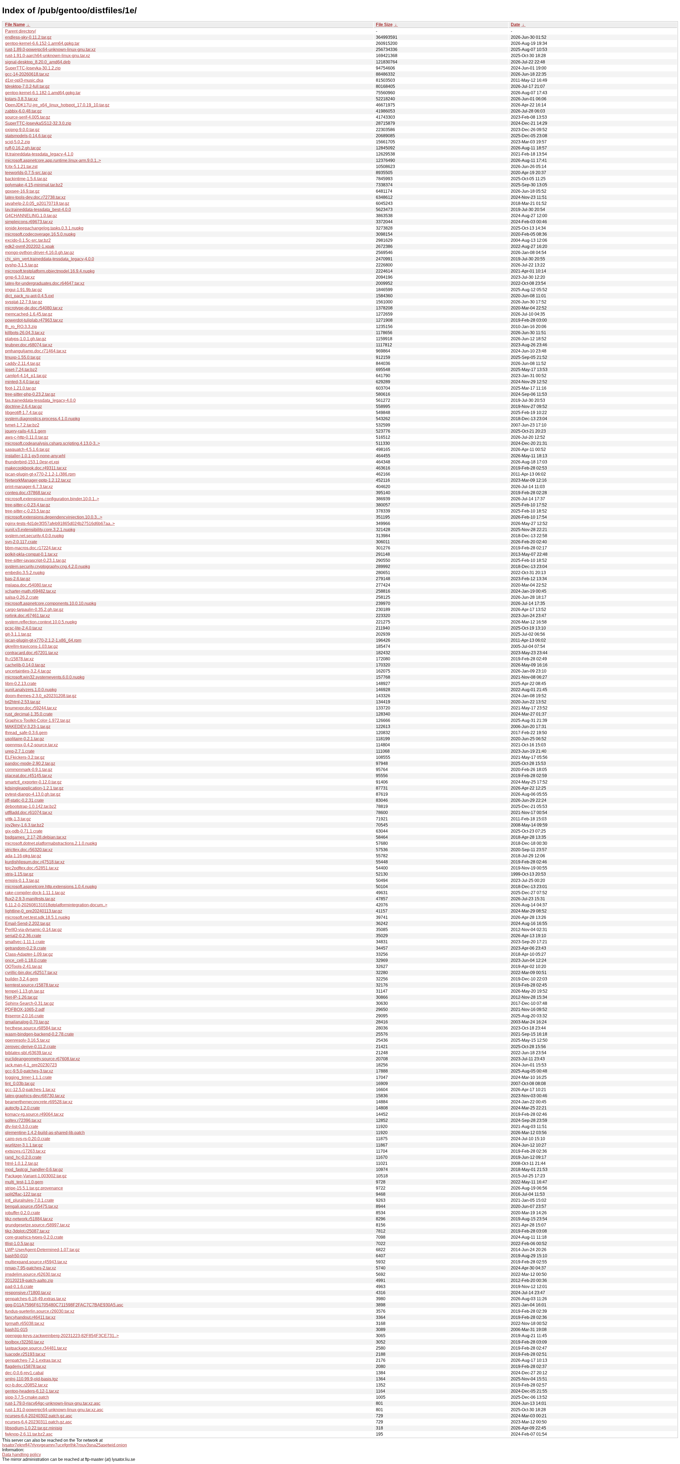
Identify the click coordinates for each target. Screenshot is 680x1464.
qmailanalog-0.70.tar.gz (27, 1022)
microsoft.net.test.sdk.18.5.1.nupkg (37, 917)
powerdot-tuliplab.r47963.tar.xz (34, 320)
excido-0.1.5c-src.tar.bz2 (28, 240)
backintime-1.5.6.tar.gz (26, 178)
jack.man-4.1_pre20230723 (31, 1065)
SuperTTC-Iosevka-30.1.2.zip (33, 68)
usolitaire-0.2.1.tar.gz (24, 739)
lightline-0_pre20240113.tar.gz (33, 911)
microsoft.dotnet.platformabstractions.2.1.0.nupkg (51, 843)
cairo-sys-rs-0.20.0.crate (27, 1138)
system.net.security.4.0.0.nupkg (34, 535)
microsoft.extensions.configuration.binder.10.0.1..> (52, 499)
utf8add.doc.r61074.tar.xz (28, 812)
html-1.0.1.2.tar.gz (21, 1163)
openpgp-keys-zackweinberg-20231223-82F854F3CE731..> (62, 1335)
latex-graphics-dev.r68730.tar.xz (35, 1095)
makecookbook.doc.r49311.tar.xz (36, 468)
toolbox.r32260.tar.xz (24, 1342)
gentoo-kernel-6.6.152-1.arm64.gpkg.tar (42, 43)
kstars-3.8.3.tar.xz (21, 99)
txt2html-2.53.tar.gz (22, 702)
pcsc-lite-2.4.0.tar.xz (23, 628)
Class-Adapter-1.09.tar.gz (29, 954)
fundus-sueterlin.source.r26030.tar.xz (39, 1311)
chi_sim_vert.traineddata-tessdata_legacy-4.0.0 (49, 259)
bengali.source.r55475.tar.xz (31, 1206)
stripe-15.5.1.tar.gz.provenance (34, 1188)
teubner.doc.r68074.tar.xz (28, 345)
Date (515, 24)
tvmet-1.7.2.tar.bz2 (22, 425)
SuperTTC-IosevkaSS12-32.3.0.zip (38, 123)
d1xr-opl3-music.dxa (24, 80)
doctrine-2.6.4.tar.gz (23, 406)
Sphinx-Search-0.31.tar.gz (29, 1003)
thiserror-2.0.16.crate (24, 1016)
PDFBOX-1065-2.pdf (24, 1009)
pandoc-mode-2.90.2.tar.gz (30, 763)
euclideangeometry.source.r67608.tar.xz (42, 1059)
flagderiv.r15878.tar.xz (25, 1366)
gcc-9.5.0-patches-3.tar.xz (29, 1071)
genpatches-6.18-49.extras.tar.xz (35, 1299)
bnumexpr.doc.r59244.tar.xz (31, 708)
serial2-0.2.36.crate (23, 935)
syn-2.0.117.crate (21, 542)
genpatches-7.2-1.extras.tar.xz (33, 1360)
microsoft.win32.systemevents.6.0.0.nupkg (44, 677)
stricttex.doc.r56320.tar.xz (29, 849)
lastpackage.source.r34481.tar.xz (36, 1348)
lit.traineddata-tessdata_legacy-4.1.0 (39, 154)
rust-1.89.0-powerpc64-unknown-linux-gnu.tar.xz (50, 49)
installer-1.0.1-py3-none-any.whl (35, 456)
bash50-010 (16, 1256)
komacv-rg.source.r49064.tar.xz (34, 1114)
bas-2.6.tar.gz (17, 578)
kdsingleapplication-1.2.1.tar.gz (34, 788)
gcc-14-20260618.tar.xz (27, 74)
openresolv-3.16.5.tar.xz (27, 1040)
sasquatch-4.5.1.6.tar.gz (27, 449)
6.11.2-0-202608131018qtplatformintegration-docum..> (56, 905)
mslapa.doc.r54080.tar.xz (28, 585)
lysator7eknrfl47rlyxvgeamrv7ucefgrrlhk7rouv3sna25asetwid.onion (64, 1445)
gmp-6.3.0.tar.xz (20, 277)
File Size (384, 24)
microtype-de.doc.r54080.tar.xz (34, 308)
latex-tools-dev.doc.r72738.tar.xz (35, 197)
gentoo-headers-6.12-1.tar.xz (32, 1391)
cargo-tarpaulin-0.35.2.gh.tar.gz (34, 609)
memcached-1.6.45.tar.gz (28, 314)
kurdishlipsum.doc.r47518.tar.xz (35, 862)
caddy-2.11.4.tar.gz (22, 363)
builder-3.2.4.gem (21, 979)
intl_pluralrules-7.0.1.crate (29, 1200)
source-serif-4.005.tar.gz (27, 117)
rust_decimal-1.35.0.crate (29, 714)
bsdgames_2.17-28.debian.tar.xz (35, 837)
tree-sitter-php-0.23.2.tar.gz (30, 394)
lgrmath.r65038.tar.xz (24, 1323)
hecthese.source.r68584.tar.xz (33, 1028)
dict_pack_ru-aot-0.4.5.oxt (29, 296)
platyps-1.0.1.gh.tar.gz (25, 339)
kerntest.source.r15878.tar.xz (32, 985)
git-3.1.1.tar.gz (18, 634)
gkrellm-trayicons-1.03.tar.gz (31, 646)
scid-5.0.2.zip (17, 142)
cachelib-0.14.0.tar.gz (25, 665)
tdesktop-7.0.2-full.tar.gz (27, 86)
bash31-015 (16, 1329)
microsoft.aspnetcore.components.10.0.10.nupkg (50, 603)
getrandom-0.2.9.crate (25, 948)
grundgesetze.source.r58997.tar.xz (37, 1225)
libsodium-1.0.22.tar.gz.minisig (33, 1428)
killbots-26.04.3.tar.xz (25, 332)
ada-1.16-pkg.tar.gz (23, 856)
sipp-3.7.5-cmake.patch (27, 1397)
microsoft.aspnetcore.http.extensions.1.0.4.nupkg (51, 886)
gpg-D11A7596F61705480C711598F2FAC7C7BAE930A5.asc (64, 1305)
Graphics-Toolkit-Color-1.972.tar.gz (37, 720)
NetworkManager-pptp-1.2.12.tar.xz (38, 480)
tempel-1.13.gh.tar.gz (24, 991)
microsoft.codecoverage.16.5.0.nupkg (40, 234)
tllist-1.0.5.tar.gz (19, 1243)
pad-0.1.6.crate (19, 1286)
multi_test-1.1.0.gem (24, 1182)
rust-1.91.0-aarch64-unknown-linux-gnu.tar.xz (47, 55)
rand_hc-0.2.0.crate (23, 1157)
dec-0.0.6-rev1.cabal (24, 1373)
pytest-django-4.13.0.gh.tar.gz (33, 794)
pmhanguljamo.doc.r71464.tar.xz (35, 351)
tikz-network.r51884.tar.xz (29, 1219)
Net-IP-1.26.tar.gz (21, 997)
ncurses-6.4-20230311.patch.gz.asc (38, 1422)
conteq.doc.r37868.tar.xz (28, 492)
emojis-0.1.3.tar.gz (22, 880)
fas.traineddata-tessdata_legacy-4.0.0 (40, 400)
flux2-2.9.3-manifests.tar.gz (30, 899)
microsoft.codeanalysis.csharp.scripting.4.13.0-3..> (52, 443)
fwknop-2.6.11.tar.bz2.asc (29, 1434)
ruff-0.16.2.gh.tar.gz (23, 148)
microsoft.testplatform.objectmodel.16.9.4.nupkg (50, 271)
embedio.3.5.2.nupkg (25, 572)
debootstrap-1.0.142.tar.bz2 (30, 806)
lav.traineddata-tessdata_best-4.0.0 (38, 209)
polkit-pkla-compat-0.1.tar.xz (31, 554)
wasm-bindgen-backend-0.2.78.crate (39, 1034)
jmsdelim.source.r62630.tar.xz (33, 1274)
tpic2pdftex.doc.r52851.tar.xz (32, 868)
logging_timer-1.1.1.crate (28, 1077)
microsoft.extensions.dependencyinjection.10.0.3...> (53, 517)
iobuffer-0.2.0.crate (22, 1213)
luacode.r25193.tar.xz (25, 1354)
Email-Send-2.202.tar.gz (27, 923)
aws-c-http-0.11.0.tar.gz (26, 437)
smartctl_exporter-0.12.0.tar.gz (33, 782)
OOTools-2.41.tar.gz (23, 966)
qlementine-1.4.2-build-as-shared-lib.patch (45, 1132)
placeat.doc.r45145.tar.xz (28, 775)
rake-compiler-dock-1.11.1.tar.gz (35, 892)
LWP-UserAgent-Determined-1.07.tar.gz (42, 1249)
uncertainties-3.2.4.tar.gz (28, 671)
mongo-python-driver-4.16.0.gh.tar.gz (39, 252)
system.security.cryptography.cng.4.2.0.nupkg (47, 566)
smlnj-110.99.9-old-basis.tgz (31, 1379)
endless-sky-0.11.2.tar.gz (28, 37)
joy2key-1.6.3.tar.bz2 (24, 825)
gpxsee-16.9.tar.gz (22, 191)
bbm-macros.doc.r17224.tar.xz (33, 548)
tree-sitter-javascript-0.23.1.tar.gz (35, 560)
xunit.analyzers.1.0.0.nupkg (31, 689)
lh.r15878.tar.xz (19, 659)
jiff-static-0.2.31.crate (24, 800)
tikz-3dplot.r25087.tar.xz (27, 1231)
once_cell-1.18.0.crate (26, 960)
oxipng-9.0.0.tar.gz (22, 129)
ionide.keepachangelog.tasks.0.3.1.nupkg (44, 228)
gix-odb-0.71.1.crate (23, 831)
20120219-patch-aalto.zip (29, 1280)
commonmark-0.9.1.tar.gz (28, 769)
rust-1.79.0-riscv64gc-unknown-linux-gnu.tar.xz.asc (52, 1403)
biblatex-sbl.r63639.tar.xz (28, 1052)
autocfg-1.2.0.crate (22, 1108)
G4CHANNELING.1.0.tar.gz (31, 215)
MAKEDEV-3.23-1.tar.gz (27, 726)
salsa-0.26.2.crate (22, 597)
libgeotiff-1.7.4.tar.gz (24, 412)
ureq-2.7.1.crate (20, 751)
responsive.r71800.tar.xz (28, 1292)
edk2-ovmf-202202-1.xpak (29, 246)
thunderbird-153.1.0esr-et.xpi (32, 462)
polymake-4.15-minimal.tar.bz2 (34, 185)
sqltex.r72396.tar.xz (23, 1120)
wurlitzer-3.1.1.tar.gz (24, 1145)
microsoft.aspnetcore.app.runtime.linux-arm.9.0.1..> (53, 160)
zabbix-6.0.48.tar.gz (23, 111)
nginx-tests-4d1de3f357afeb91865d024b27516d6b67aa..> (60, 523)
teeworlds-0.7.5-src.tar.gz (28, 172)
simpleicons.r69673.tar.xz (29, 221)
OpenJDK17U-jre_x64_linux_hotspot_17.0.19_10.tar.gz (57, 105)
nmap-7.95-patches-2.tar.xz (30, 1268)
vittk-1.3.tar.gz (18, 819)
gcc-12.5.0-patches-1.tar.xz (30, 1089)
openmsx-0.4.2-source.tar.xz (31, 745)
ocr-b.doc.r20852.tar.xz (26, 1385)
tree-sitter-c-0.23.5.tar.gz (27, 511)
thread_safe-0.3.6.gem (26, 732)
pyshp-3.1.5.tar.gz (21, 265)
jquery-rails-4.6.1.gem (25, 431)
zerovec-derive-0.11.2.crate (30, 1046)
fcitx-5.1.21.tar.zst (21, 166)
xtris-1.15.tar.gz (19, 874)
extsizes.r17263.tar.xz (25, 1151)
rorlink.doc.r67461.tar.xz (27, 615)
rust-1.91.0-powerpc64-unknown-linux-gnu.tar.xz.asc (54, 1409)
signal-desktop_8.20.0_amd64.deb (37, 62)
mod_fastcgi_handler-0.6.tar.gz (34, 1169)
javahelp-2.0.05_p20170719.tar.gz (37, 203)
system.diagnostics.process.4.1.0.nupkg (42, 418)
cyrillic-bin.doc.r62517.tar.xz (31, 972)
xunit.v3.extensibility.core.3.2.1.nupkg (40, 529)
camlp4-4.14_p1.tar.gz (26, 375)
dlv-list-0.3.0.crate (21, 1126)
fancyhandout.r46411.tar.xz (30, 1317)
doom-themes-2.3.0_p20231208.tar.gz (40, 696)
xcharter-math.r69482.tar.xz (30, 591)
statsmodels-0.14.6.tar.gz (28, 136)
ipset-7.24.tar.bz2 (21, 369)
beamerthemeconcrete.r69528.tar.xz (39, 1102)
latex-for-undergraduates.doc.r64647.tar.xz (44, 283)
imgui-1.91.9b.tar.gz (23, 289)
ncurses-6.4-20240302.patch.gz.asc (38, 1416)
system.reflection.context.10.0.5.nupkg (41, 622)
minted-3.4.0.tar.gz (22, 382)
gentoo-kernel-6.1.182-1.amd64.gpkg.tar (42, 93)
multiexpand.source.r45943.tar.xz (36, 1262)
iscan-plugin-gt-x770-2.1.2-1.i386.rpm (40, 474)
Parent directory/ (20, 31)
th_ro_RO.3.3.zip (21, 326)
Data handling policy (21, 1454)
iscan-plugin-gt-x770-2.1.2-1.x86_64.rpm (43, 640)
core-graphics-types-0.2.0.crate (34, 1237)
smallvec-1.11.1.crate (25, 942)
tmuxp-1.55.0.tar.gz (23, 357)
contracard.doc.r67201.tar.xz (31, 653)
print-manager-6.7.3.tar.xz (29, 486)
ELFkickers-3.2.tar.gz (25, 757)
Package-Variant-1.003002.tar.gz (36, 1176)
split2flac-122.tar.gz (23, 1194)
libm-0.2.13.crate (20, 683)
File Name (15, 24)
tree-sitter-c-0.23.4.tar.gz (27, 505)
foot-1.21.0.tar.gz (20, 388)
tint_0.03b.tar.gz (20, 1083)
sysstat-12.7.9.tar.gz (23, 302)
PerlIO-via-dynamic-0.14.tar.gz (33, 929)
